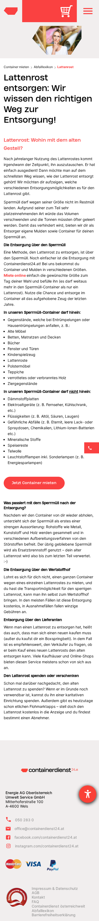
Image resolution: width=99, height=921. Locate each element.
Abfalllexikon (43, 67)
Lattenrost (65, 67)
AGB (35, 893)
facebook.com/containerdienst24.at (46, 837)
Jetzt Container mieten (34, 482)
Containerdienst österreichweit (58, 906)
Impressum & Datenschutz (55, 888)
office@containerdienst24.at (39, 828)
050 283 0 (24, 820)
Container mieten (16, 67)
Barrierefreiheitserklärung (54, 915)
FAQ (35, 902)
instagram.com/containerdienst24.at (46, 846)
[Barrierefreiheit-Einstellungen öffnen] (87, 794)
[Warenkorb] (68, 15)
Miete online (15, 275)
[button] (88, 11)
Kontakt (38, 897)
